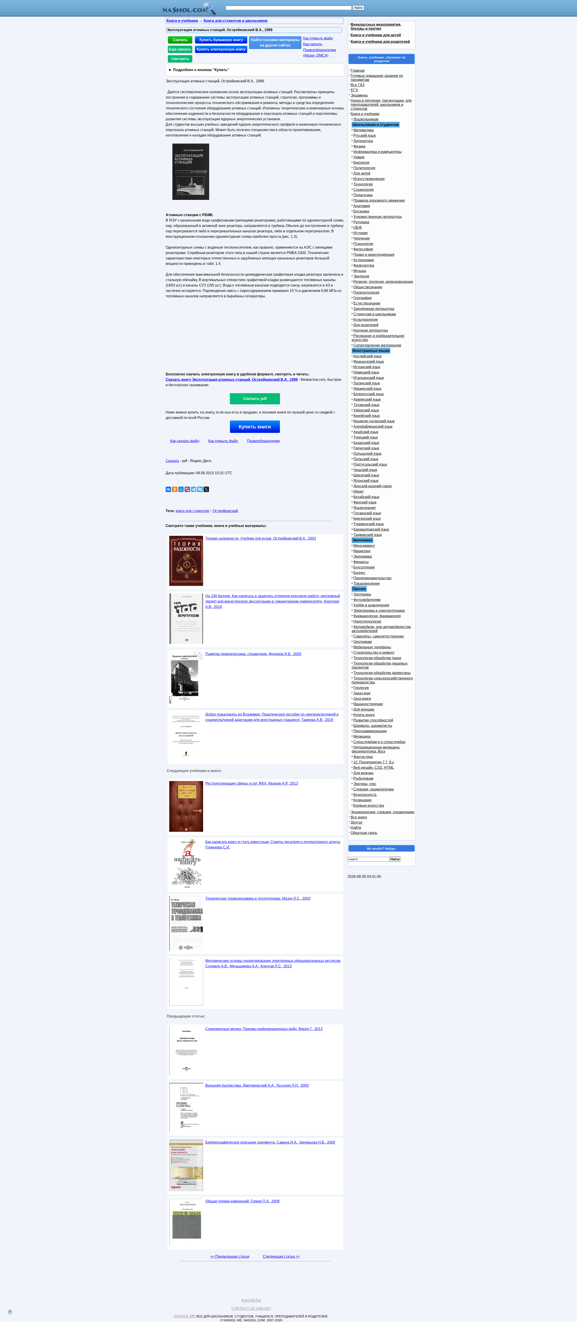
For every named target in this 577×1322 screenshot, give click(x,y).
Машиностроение (368, 704)
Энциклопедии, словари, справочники (382, 812)
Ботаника (361, 211)
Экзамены (359, 95)
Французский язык (368, 361)
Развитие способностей (373, 720)
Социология (363, 190)
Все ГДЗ (357, 85)
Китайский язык (366, 497)
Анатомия (361, 206)
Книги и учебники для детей (376, 35)
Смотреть (180, 59)
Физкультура (363, 265)
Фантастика (363, 757)
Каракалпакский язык (371, 529)
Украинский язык (367, 389)
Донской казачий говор (372, 486)
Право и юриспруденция (373, 255)
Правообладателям (263, 441)
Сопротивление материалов (377, 345)
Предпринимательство (372, 578)
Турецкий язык (365, 437)
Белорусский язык (368, 394)
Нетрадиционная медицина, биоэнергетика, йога (376, 749)
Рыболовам (363, 778)
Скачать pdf (255, 398)
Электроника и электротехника (379, 610)
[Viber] (187, 489)
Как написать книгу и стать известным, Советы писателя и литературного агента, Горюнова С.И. (273, 844)
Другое (356, 822)
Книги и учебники (365, 114)
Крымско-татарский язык (374, 421)
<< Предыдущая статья (229, 1256)
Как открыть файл (318, 38)
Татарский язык (366, 405)
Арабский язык (365, 432)
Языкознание (364, 508)
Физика (359, 146)
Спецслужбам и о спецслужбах (379, 742)
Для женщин (363, 709)
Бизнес (359, 573)
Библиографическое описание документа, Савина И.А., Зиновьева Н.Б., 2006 (270, 1142)
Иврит (358, 491)
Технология (363, 184)
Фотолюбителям (366, 600)
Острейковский (225, 511)
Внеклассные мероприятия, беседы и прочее (376, 26)
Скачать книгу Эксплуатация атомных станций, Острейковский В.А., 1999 (232, 379)
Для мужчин (363, 773)
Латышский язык (367, 453)
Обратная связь (364, 833)
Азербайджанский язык (372, 426)
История (360, 233)
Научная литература (370, 330)
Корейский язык (366, 416)
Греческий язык (366, 448)
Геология (361, 688)
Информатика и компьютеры (377, 152)
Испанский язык (366, 367)
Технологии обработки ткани (377, 658)
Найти (356, 828)
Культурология (365, 319)
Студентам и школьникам (374, 314)
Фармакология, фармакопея (377, 616)
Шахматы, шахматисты (372, 726)
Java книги (362, 698)
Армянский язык (367, 399)
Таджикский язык (367, 535)
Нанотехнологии (367, 621)
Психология (363, 244)
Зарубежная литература (373, 309)
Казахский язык (366, 443)
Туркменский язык (368, 524)
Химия (358, 157)
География (362, 298)
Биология (361, 162)
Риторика (361, 222)
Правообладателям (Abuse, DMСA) (319, 52)
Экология (361, 276)
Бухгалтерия (364, 567)
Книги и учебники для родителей (380, 42)
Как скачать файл (184, 441)
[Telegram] (193, 489)
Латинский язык (366, 383)
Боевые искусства (368, 805)
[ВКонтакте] (168, 489)
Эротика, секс (364, 784)
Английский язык (367, 356)
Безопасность (365, 795)
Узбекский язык (366, 410)
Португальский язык (370, 464)
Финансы (361, 562)
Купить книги (255, 427)
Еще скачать (180, 49)
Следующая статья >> (281, 1256)
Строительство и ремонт (373, 652)
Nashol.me (184, 1316)
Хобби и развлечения (371, 605)
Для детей (361, 173)
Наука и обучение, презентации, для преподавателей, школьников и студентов (381, 105)
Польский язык (365, 459)
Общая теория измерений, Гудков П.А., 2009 (242, 1201)
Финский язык (364, 502)
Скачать (180, 40)
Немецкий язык (366, 372)
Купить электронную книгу (221, 49)
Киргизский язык (367, 518)
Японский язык (365, 481)
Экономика (362, 556)
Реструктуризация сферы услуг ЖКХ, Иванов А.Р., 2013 (251, 783)
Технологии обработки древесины (382, 673)
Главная (358, 70)
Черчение (361, 238)
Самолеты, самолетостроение (378, 636)
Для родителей (365, 325)
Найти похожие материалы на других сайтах (275, 42)
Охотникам (362, 642)
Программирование (370, 731)
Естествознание (366, 303)
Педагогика (363, 195)
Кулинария (362, 800)
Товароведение (366, 583)
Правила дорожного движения (379, 200)
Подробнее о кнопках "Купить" (201, 70)
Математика (363, 130)
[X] (206, 489)
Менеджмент (364, 546)
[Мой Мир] (181, 489)
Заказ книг (362, 693)
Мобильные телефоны (372, 647)
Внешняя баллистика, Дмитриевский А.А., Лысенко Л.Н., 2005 (257, 1085)
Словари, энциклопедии (373, 789)
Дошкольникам (365, 119)
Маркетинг (362, 551)
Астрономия (363, 260)
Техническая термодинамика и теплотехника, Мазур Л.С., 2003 (257, 898)
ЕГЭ (354, 90)
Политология (364, 168)
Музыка (359, 271)
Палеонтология (366, 292)
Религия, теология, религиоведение (383, 282)
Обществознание (367, 287)
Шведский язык (366, 475)
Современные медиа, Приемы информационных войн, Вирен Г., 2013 (264, 1029)
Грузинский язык (367, 513)
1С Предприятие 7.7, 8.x (373, 762)
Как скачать (312, 44)
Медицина (362, 736)
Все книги (359, 817)
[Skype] (200, 489)
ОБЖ (357, 227)
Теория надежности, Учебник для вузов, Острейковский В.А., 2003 (260, 538)
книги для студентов (192, 511)
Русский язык (364, 135)
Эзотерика (362, 594)
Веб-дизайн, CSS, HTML (373, 768)
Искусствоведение (369, 179)
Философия (363, 249)
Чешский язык (365, 470)
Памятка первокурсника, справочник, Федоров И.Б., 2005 (253, 654)
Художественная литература (377, 217)
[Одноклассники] (174, 489)
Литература (363, 141)
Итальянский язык (368, 378)
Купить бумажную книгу (221, 40)
